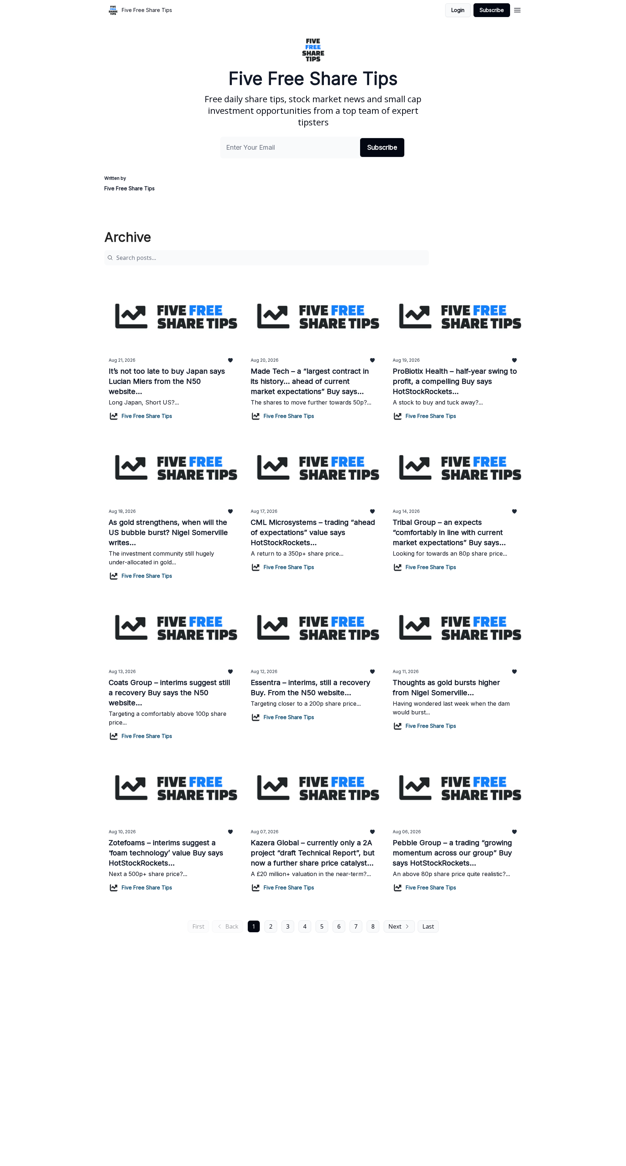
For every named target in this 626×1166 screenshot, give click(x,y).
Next (394, 926)
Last (428, 926)
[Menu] (517, 9)
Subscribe (492, 10)
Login (457, 10)
